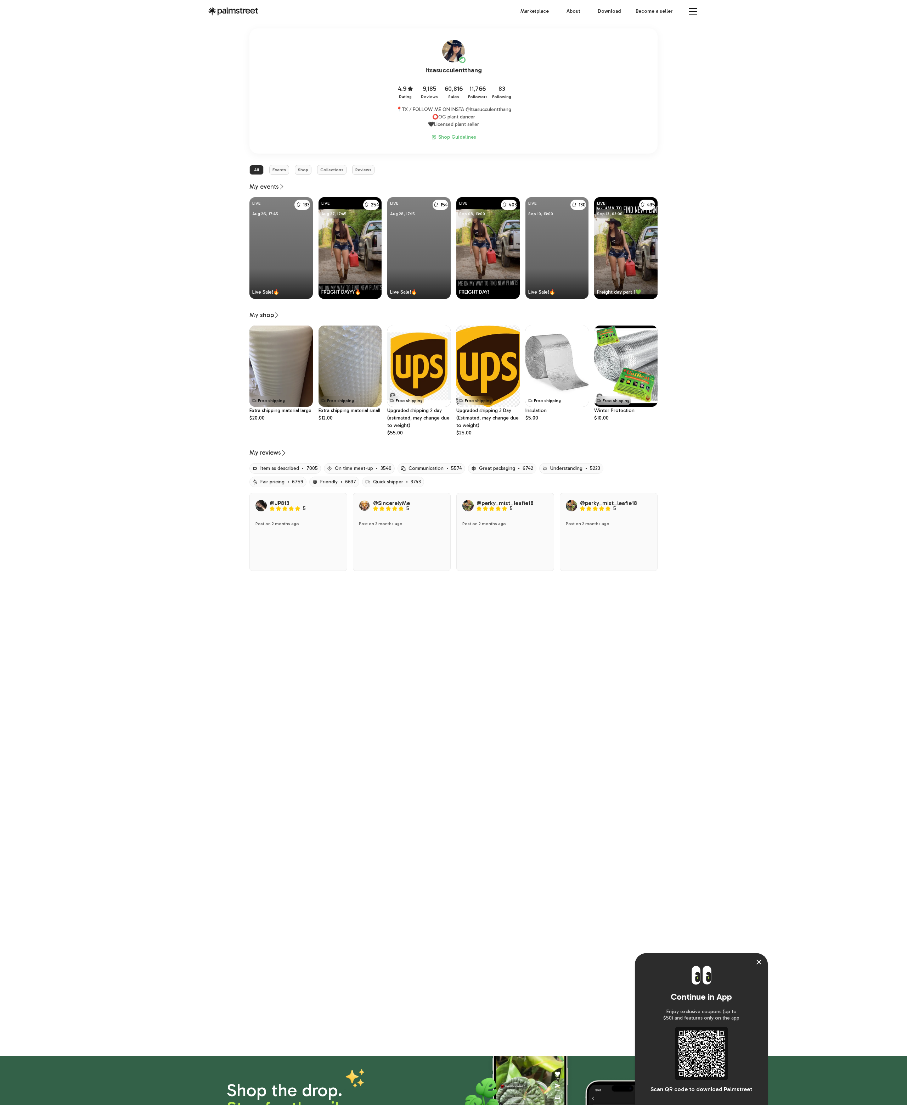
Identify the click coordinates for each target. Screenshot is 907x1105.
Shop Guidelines (457, 137)
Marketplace (534, 11)
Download (609, 11)
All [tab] (256, 169)
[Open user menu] (693, 11)
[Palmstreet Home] (233, 11)
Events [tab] (279, 169)
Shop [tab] (303, 169)
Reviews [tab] (363, 169)
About (573, 11)
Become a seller (654, 11)
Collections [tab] (331, 169)
